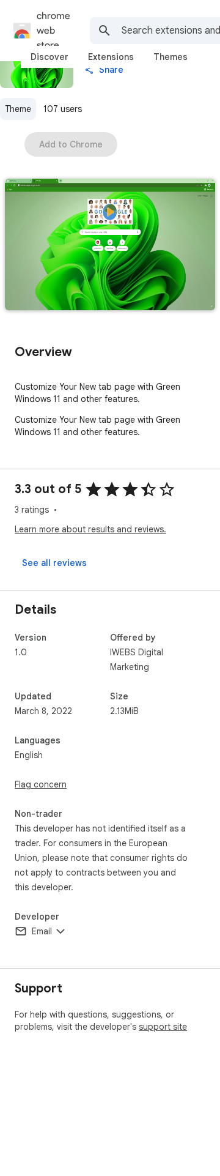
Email (42, 931)
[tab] (49, 57)
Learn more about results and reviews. (90, 529)
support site (163, 1026)
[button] (110, 246)
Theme (18, 108)
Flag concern (41, 784)
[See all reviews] (54, 563)
